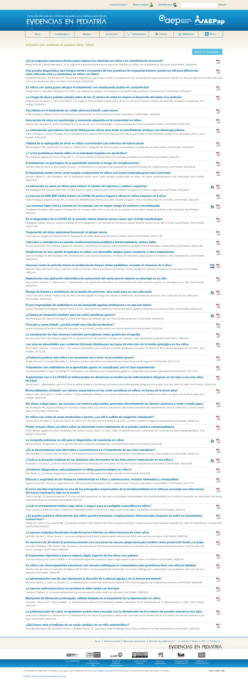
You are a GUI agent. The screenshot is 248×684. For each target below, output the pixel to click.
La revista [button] (110, 34)
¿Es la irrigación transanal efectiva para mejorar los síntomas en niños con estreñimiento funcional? (94, 60)
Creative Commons (104, 671)
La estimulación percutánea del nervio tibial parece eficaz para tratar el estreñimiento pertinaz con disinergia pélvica (105, 130)
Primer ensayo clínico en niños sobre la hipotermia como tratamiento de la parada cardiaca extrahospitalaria (100, 426)
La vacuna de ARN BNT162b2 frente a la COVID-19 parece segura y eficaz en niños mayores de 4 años (96, 195)
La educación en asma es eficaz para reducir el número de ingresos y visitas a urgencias (86, 186)
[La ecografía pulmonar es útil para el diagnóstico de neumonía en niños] (218, 441)
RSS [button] (212, 34)
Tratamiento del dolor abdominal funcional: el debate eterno (66, 232)
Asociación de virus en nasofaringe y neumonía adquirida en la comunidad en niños (83, 120)
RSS (204, 641)
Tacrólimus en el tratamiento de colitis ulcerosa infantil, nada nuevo (72, 110)
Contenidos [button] (61, 34)
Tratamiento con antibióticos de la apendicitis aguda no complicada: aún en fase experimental (90, 367)
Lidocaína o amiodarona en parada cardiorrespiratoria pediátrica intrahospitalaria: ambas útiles (91, 242)
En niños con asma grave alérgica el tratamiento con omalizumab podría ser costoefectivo (87, 87)
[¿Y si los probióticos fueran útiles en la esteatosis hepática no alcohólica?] (218, 154)
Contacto (215, 641)
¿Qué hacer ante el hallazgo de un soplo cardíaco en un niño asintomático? (77, 624)
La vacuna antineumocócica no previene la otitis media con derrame (72, 588)
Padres (163, 34)
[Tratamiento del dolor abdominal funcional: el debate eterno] (218, 233)
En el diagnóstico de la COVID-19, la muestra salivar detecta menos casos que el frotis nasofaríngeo (94, 219)
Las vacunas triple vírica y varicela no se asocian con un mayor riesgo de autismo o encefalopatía (93, 205)
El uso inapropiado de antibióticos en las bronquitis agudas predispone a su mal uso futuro (88, 305)
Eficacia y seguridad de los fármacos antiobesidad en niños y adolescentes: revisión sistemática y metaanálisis (102, 479)
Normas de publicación (161, 641)
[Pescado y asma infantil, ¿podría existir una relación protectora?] (218, 325)
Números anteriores (134, 641)
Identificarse (165, 4)
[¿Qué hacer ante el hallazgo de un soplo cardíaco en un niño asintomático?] (218, 625)
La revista (183, 641)
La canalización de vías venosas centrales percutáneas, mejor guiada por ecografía (83, 334)
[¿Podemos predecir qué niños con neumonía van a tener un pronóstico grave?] (218, 358)
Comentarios (139, 34)
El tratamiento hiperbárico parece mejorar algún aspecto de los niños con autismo (82, 555)
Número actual (112, 641)
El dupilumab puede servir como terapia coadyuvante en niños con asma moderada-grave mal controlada (98, 172)
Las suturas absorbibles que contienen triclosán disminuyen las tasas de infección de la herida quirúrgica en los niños (107, 344)
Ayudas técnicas (57, 676)
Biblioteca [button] (188, 34)
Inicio (37, 34)
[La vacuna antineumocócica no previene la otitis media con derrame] (218, 589)
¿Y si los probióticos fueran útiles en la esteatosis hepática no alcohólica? (76, 153)
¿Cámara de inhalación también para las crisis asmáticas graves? (71, 314)
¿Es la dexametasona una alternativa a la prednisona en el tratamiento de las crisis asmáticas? (90, 449)
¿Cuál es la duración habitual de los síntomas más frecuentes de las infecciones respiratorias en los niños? (99, 459)
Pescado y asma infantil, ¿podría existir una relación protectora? (70, 324)
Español (114, 4)
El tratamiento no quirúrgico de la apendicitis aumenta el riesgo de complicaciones (82, 163)
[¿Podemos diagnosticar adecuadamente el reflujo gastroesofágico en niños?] (218, 470)
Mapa (195, 641)
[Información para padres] (212, 187)
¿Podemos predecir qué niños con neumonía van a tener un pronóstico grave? (80, 357)
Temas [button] (86, 34)
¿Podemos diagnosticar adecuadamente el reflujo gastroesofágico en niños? (79, 469)
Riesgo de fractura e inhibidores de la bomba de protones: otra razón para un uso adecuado (89, 291)
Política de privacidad (35, 676)
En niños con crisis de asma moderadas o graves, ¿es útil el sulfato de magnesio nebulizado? (90, 417)
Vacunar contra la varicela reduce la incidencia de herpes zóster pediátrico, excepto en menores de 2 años (99, 265)
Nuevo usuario (141, 4)
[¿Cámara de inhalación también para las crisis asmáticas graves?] (218, 315)
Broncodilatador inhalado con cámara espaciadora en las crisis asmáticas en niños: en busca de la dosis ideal (101, 390)
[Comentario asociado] (212, 266)
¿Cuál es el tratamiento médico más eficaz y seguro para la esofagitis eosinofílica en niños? (88, 505)
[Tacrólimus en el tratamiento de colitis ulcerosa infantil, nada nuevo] (218, 111)
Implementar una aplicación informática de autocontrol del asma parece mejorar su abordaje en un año (96, 278)
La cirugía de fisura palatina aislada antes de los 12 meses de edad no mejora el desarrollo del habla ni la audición (104, 97)
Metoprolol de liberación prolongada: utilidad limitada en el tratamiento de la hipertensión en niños (93, 598)
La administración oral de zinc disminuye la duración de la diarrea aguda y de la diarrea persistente (93, 578)
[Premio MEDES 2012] (72, 653)
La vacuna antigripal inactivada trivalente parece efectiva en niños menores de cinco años (87, 532)
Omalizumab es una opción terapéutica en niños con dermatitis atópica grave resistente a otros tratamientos (100, 251)
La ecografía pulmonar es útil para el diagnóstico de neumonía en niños (75, 440)
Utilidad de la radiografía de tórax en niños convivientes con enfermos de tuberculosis (85, 143)
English (124, 4)
